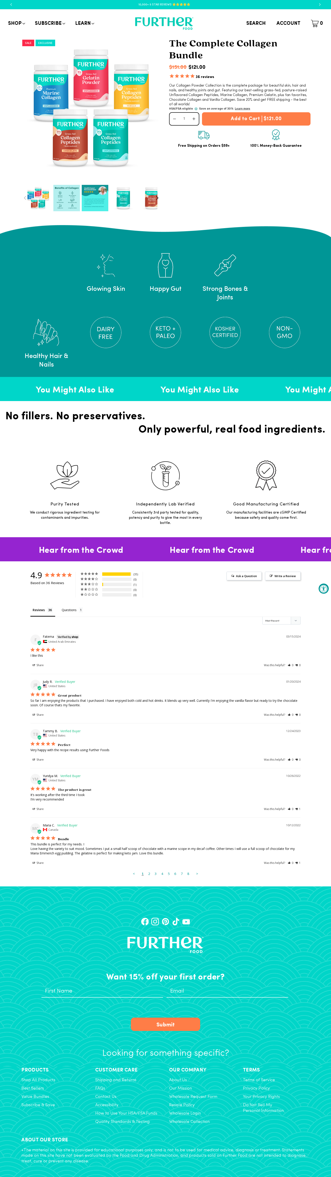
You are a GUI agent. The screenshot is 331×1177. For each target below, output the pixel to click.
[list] (91, 108)
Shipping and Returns (115, 1080)
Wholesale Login (185, 1113)
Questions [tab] (69, 610)
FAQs (100, 1088)
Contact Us (105, 1097)
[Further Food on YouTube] (186, 921)
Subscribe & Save (38, 1105)
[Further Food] (164, 23)
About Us (178, 1080)
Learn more (242, 108)
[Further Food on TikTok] (176, 921)
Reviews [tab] (39, 610)
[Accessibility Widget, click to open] (324, 588)
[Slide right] (157, 198)
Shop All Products (38, 1080)
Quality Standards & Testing (122, 1122)
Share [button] (40, 665)
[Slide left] (25, 198)
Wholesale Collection (189, 1122)
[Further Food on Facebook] (145, 921)
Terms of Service (259, 1080)
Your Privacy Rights (261, 1097)
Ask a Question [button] (246, 576)
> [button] (197, 873)
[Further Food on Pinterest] (165, 921)
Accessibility (106, 1105)
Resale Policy (182, 1105)
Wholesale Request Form (193, 1097)
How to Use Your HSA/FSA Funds (126, 1113)
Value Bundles (35, 1097)
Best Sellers (32, 1088)
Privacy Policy (256, 1088)
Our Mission (180, 1088)
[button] (16, 24)
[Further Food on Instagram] (155, 921)
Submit (165, 1024)
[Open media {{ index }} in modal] (91, 108)
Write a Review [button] (285, 576)
